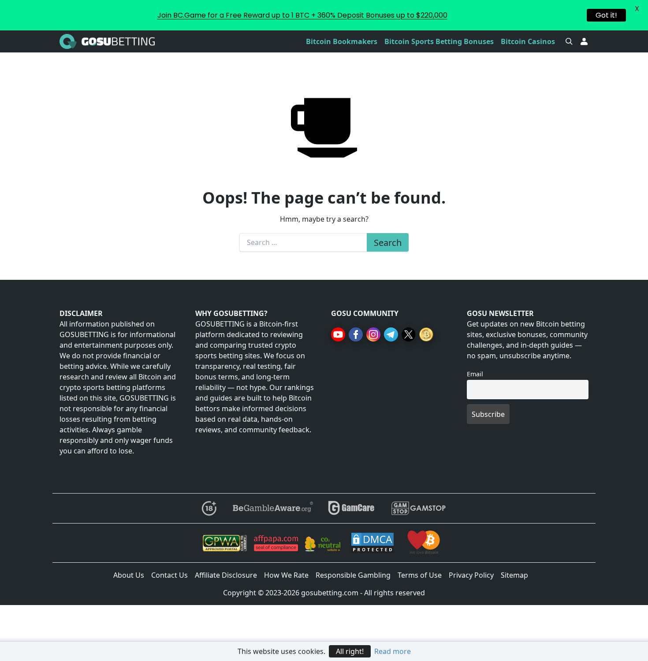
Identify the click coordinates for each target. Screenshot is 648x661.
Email (475, 374)
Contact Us (169, 575)
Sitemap (514, 575)
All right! (350, 651)
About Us (128, 575)
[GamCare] (351, 508)
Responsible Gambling (353, 575)
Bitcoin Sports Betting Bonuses (439, 41)
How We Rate (286, 575)
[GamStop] (418, 508)
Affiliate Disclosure (226, 575)
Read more (392, 651)
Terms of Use (420, 575)
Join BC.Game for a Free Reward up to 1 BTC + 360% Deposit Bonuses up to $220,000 (302, 15)
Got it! (606, 15)
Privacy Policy (471, 575)
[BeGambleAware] (272, 508)
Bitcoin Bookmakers (341, 41)
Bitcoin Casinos (528, 41)
